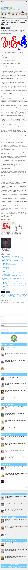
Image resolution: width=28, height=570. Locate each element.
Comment (2, 304)
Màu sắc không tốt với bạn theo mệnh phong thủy (15, 407)
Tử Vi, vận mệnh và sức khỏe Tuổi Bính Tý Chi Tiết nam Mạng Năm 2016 (16, 474)
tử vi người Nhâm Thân (12, 295)
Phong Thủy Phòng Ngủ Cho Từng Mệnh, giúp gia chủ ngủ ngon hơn (16, 550)
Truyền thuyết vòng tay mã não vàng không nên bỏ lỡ (15, 497)
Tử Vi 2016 (13, 26)
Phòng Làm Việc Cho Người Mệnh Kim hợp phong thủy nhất (15, 437)
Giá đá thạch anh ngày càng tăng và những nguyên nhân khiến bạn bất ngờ (15, 377)
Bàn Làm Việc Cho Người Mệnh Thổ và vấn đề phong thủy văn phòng (16, 533)
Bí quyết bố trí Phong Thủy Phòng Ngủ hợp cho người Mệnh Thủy (15, 557)
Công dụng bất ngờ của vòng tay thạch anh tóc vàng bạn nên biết (15, 510)
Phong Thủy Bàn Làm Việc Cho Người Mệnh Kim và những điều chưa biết (15, 457)
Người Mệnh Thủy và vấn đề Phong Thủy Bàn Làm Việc (16, 520)
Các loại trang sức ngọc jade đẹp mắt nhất (11, 264)
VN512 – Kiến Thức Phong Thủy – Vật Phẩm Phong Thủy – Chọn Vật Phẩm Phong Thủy (15, 567)
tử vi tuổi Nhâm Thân (7, 98)
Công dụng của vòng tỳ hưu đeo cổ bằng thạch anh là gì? (15, 361)
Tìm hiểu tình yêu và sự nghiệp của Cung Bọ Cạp (15, 467)
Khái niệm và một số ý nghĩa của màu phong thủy (15, 421)
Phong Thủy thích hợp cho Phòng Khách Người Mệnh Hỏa (14, 451)
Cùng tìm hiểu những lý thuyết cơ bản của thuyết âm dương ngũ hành (15, 414)
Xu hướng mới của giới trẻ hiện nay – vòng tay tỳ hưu (16, 504)
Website (2, 325)
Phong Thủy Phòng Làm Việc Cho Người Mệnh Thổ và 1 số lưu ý (16, 527)
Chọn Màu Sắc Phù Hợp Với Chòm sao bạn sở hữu (16, 481)
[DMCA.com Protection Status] (14, 341)
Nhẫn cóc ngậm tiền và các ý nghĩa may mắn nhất (15, 354)
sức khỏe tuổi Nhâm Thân (7, 294)
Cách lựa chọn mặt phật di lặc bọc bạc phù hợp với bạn (15, 347)
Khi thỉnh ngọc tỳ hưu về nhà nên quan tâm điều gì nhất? (14, 283)
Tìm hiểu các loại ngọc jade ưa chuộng (14, 397)
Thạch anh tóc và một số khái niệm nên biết (12, 256)
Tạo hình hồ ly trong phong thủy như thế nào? (12, 268)
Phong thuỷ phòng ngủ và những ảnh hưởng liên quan (15, 444)
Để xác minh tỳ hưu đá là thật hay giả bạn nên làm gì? (14, 260)
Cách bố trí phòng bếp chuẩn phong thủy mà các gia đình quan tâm (15, 427)
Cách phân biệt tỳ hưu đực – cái (12, 367)
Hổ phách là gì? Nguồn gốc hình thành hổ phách (15, 391)
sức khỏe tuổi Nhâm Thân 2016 (18, 294)
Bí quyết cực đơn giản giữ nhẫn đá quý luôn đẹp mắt (15, 384)
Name (2, 316)
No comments (20, 26)
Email (2, 320)
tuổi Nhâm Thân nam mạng (14, 296)
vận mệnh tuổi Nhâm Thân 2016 (11, 298)
